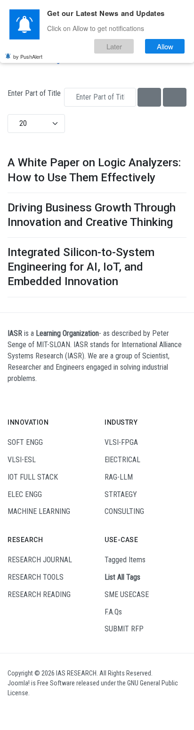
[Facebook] (13, 710)
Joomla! (19, 683)
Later (114, 46)
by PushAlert (27, 56)
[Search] (149, 97)
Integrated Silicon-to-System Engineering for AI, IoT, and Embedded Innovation (81, 267)
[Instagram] (25, 710)
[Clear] (174, 97)
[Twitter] (49, 710)
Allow (165, 46)
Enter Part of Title (35, 93)
